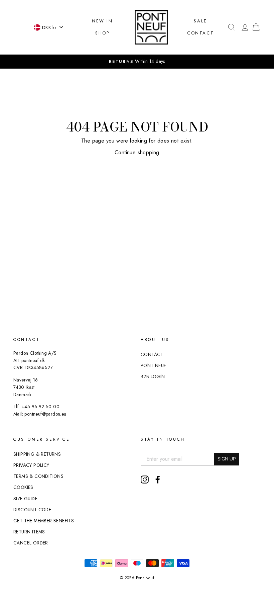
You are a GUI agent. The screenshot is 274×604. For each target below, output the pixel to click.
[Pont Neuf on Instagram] (145, 480)
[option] (137, 61)
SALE (200, 21)
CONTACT (200, 33)
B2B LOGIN (153, 376)
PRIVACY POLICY (31, 465)
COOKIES (23, 487)
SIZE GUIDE (25, 498)
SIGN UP (227, 459)
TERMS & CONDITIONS (38, 476)
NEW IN (102, 21)
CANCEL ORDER (30, 542)
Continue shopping (137, 152)
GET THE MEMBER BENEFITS (43, 520)
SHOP (102, 33)
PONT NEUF (153, 365)
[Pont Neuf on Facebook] (158, 480)
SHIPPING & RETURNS (37, 454)
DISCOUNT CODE (32, 509)
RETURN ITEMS (29, 531)
